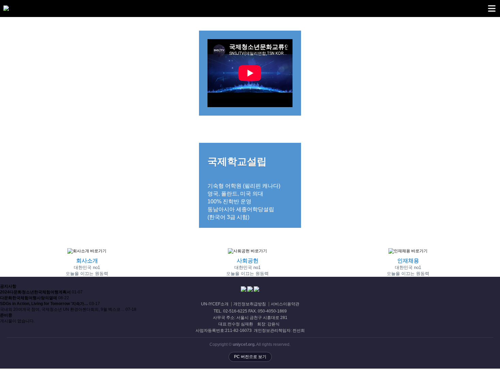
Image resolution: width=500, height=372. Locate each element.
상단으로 (488, 360)
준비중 (6, 315)
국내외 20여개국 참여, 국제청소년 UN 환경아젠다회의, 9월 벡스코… (63, 309)
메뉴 (491, 8)
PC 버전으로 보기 (250, 356)
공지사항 (8, 286)
